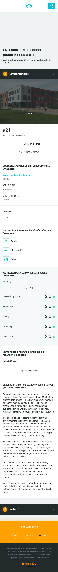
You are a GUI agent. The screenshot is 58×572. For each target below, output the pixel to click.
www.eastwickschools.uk (18, 175)
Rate (31, 288)
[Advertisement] (29, 31)
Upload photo (31, 371)
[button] (51, 6)
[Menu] (6, 6)
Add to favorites (31, 152)
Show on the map (31, 144)
